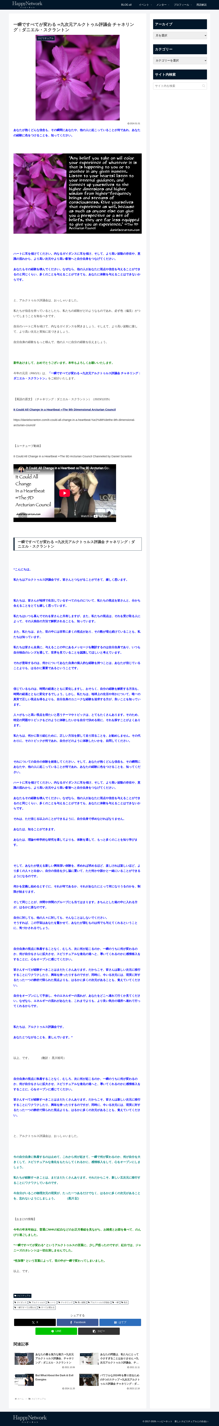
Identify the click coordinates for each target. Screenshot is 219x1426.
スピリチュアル (23, 1296)
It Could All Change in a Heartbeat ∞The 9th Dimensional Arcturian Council (64, 409)
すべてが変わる (48, 1307)
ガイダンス (21, 1302)
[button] (99, 1331)
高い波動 (81, 1302)
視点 (125, 1302)
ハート (53, 1302)
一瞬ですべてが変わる (26, 1307)
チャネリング (66, 1302)
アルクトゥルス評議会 (100, 1302)
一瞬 (117, 1302)
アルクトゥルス (38, 1302)
